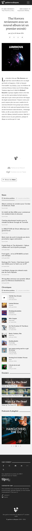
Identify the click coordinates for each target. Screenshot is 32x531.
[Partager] (22, 37)
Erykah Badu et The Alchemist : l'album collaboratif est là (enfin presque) (15, 246)
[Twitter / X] (14, 37)
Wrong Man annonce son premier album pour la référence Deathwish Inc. (16, 279)
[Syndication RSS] (3, 469)
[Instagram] (9, 466)
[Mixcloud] (27, 466)
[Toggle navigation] (28, 2)
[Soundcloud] (21, 466)
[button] (11, 446)
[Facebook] (10, 37)
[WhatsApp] (18, 37)
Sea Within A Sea (15, 85)
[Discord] (15, 466)
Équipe (6, 497)
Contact (6, 495)
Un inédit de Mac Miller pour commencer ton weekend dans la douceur (16, 213)
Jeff (12, 33)
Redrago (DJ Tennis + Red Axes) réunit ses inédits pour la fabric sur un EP (15, 263)
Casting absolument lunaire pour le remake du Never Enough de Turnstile (15, 221)
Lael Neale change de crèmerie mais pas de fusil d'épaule (14, 271)
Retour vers (10, 179)
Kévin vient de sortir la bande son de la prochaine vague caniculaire (15, 238)
